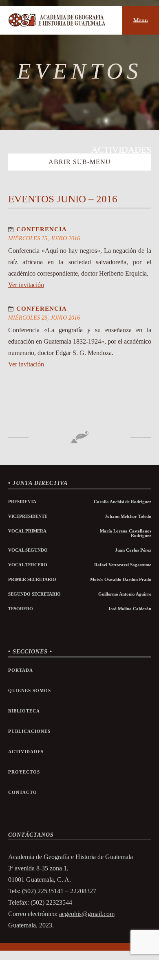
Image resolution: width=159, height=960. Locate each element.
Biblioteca (24, 711)
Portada (20, 670)
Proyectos (24, 772)
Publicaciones (29, 731)
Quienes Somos (29, 690)
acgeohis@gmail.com (87, 913)
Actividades (26, 752)
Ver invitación (26, 284)
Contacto (22, 792)
